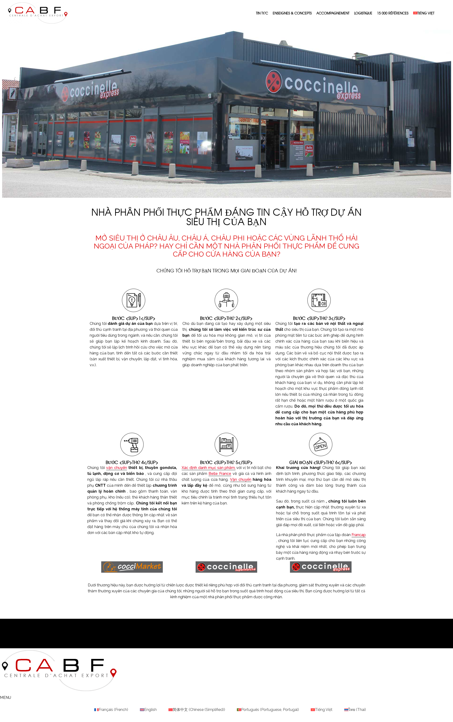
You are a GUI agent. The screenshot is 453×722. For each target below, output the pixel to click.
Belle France (220, 473)
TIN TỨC (262, 13)
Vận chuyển (240, 479)
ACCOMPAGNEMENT (332, 13)
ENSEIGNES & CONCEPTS (292, 13)
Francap (359, 535)
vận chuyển (116, 467)
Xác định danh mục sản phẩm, (208, 467)
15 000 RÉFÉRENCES (392, 13)
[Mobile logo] (59, 691)
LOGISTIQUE (363, 13)
